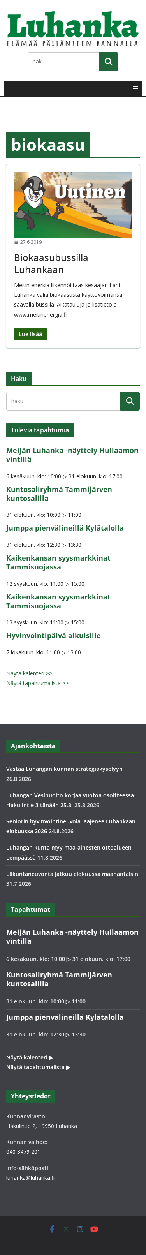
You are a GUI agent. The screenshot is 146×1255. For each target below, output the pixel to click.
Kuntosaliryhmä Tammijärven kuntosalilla (59, 494)
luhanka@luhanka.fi (30, 1177)
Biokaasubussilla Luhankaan (51, 263)
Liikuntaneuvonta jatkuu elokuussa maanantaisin (72, 874)
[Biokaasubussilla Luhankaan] (73, 205)
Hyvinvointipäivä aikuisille (53, 635)
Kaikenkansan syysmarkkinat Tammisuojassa (58, 562)
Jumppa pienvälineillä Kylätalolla (65, 527)
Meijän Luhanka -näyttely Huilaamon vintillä (72, 455)
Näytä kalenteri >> (29, 673)
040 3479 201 (23, 1151)
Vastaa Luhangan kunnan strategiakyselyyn (64, 768)
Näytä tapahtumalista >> (37, 683)
